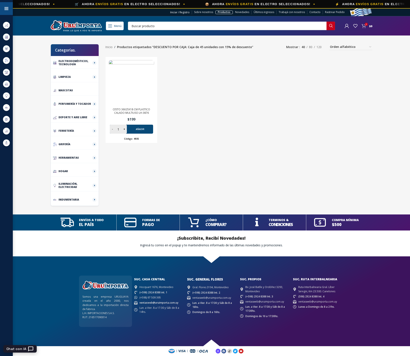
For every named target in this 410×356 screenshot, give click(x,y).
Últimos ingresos (264, 12)
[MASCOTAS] (6, 131)
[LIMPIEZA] (6, 119)
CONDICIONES (281, 224)
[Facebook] (223, 351)
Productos (224, 12)
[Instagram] (218, 351)
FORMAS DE (151, 220)
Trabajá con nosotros (292, 12)
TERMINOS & (279, 220)
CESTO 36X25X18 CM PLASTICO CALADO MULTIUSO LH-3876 (131, 111)
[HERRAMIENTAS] (6, 72)
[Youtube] (241, 351)
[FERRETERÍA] (6, 49)
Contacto (315, 12)
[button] (131, 129)
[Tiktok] (229, 351)
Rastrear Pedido (335, 12)
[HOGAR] (6, 84)
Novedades (242, 12)
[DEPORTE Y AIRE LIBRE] (6, 25)
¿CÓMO (211, 220)
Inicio (109, 47)
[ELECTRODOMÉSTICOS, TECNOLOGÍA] (6, 37)
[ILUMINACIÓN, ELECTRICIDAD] (6, 96)
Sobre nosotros (203, 12)
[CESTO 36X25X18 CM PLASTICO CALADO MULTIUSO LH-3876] (131, 83)
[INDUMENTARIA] (6, 107)
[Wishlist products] (355, 26)
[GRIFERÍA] (6, 60)
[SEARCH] (331, 26)
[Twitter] (235, 351)
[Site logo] (76, 26)
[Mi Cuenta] (347, 26)
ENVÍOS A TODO (91, 220)
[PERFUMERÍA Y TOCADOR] (6, 143)
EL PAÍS (86, 224)
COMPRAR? (216, 224)
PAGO (148, 224)
